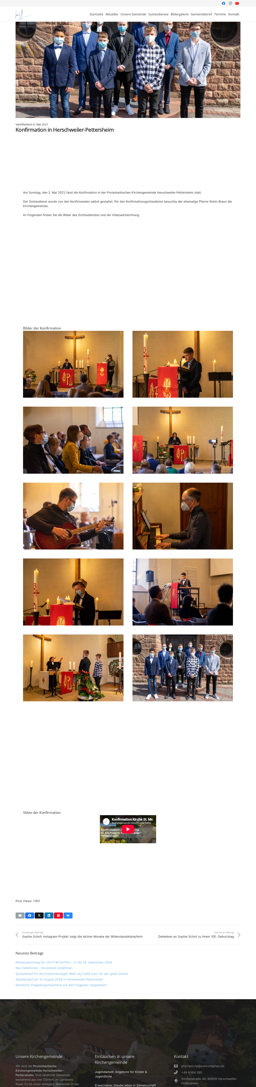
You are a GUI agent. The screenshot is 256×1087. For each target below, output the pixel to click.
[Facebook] (223, 3)
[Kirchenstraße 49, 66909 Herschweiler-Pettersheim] (177, 1081)
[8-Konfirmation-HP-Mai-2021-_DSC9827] (73, 364)
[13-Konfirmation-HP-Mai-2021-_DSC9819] (182, 516)
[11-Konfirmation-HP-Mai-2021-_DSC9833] (182, 440)
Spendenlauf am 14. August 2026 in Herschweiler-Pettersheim (59, 979)
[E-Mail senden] (20, 916)
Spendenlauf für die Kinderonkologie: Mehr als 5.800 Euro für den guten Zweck (72, 974)
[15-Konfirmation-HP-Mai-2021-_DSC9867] (182, 592)
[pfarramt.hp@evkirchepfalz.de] (177, 1066)
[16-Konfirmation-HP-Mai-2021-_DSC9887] (73, 668)
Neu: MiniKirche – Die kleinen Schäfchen (44, 968)
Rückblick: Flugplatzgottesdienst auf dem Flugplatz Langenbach (61, 985)
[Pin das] (58, 916)
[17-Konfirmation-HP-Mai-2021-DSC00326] (182, 668)
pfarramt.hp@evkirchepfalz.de (202, 1066)
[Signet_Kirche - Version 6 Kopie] (24, 14)
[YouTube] (237, 3)
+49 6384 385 (191, 1072)
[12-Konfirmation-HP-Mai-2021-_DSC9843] (73, 516)
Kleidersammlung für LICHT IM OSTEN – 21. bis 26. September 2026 (64, 962)
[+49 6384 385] (177, 1072)
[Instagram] (230, 3)
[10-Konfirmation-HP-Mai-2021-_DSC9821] (73, 440)
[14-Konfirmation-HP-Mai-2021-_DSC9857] (73, 592)
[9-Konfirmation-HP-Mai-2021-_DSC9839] (182, 364)
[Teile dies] (29, 916)
